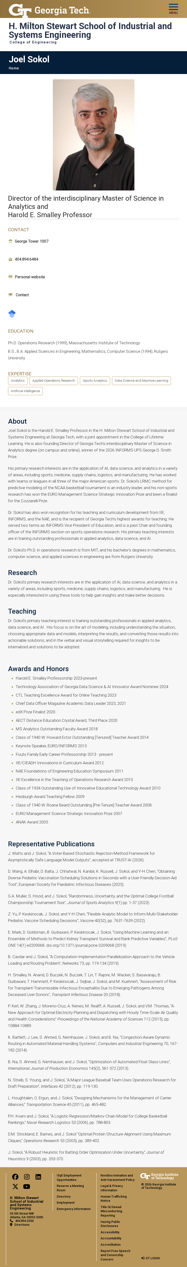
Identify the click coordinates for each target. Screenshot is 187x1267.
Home (14, 68)
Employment (66, 1202)
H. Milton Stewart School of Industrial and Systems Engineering (90, 31)
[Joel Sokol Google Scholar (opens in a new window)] (12, 314)
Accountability (111, 1238)
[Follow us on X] (15, 1188)
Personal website (30, 277)
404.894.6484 (26, 259)
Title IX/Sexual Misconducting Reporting (111, 1211)
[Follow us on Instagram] (27, 1178)
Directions (21, 1224)
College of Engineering (33, 42)
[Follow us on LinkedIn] (38, 1178)
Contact (22, 295)
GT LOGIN (153, 1258)
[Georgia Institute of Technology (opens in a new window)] (50, 7)
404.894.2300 (24, 1221)
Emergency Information (74, 1209)
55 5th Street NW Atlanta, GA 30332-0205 (26, 1215)
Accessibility (110, 1232)
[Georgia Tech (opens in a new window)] (159, 1176)
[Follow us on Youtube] (27, 1188)
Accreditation (111, 1244)
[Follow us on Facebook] (15, 1178)
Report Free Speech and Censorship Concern (115, 1255)
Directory (63, 1196)
